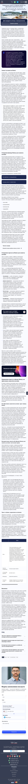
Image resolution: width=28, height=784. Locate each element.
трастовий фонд (12, 657)
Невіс (17, 657)
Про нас (14, 776)
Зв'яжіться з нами (9, 373)
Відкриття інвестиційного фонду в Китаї (11, 248)
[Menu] (25, 2)
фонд (5, 657)
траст (8, 657)
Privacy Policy (11, 780)
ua (21, 2)
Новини (14, 768)
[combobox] (5, 711)
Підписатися (15, 750)
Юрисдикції (14, 772)
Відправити (14, 731)
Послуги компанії (14, 770)
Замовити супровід (14, 23)
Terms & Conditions (16, 780)
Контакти (14, 774)
